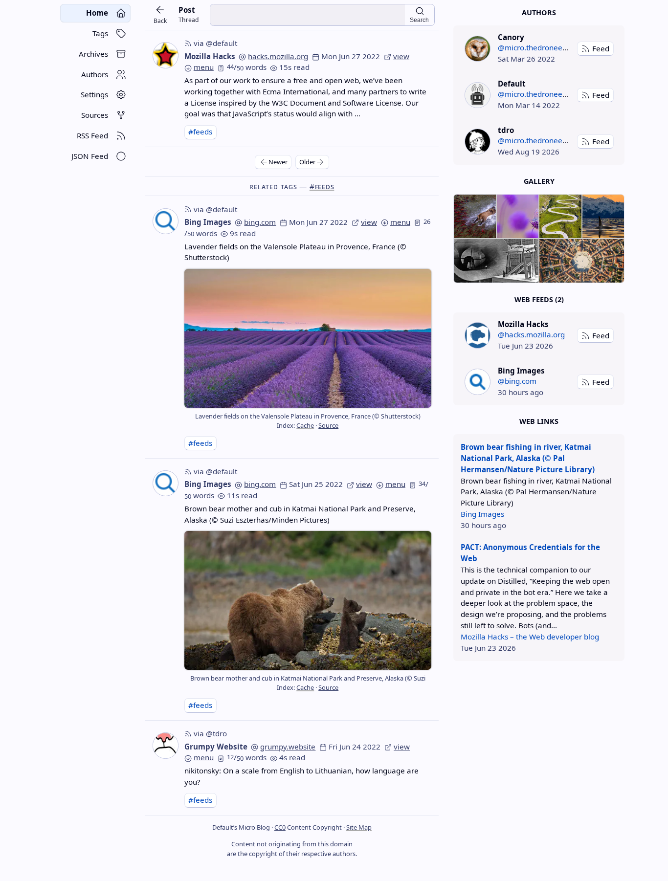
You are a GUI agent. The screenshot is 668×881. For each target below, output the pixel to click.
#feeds (200, 131)
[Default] (477, 95)
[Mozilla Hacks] (477, 335)
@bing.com (517, 381)
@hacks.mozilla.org (531, 334)
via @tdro (210, 733)
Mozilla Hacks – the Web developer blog (530, 636)
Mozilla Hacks (209, 56)
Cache (305, 425)
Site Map (359, 827)
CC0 (280, 827)
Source (328, 425)
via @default (215, 43)
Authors (539, 12)
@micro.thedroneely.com (541, 47)
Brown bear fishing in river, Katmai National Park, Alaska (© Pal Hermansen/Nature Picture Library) (528, 458)
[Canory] (477, 49)
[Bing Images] (477, 382)
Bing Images (207, 222)
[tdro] (477, 141)
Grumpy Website (215, 746)
